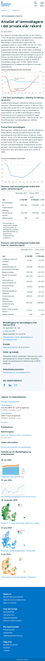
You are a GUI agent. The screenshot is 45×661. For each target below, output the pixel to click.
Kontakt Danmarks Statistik (13, 597)
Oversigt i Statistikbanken (10, 402)
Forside (3, 10)
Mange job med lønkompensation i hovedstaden (18, 551)
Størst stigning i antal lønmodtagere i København (18, 577)
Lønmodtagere (15, 407)
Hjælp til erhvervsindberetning (14, 600)
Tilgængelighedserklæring (12, 636)
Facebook (6, 648)
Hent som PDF (10, 331)
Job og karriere (8, 615)
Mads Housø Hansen (10, 347)
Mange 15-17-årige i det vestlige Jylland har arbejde (20, 523)
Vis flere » (4, 422)
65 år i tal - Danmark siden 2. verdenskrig (16, 435)
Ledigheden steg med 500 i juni (12, 477)
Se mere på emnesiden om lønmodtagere (16, 447)
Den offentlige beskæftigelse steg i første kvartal (18, 497)
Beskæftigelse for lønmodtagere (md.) (16, 372)
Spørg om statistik (9, 603)
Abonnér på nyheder (10, 645)
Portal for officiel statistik (12, 621)
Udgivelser (16, 10)
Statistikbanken (8, 612)
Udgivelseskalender (10, 618)
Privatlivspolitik (8, 630)
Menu (42, 6)
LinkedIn (6, 650)
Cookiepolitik (7, 633)
